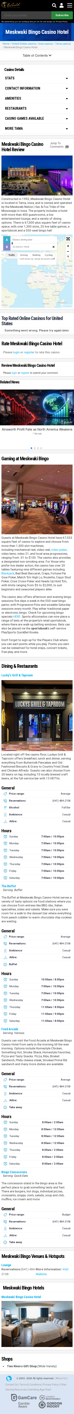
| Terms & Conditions (30, 1384)
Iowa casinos (45, 43)
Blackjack (7, 573)
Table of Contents (36, 55)
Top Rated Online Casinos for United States (32, 321)
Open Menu (69, 5)
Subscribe (62, 15)
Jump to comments (57, 145)
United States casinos (24, 43)
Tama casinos (63, 43)
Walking (36, 255)
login (16, 352)
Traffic (11, 255)
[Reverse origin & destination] (12, 243)
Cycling (49, 255)
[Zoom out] (68, 251)
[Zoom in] (68, 246)
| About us (61, 1378)
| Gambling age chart (39, 1389)
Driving (24, 255)
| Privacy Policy (50, 1384)
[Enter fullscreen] (68, 239)
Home (6, 43)
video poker (59, 549)
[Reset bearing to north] (68, 256)
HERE (16, 616)
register (29, 352)
